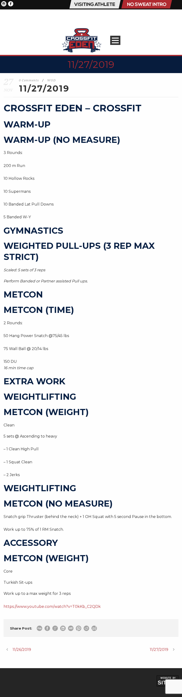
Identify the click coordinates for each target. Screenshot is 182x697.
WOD (51, 80)
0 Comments (29, 80)
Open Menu (115, 40)
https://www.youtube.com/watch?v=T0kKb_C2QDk (52, 606)
